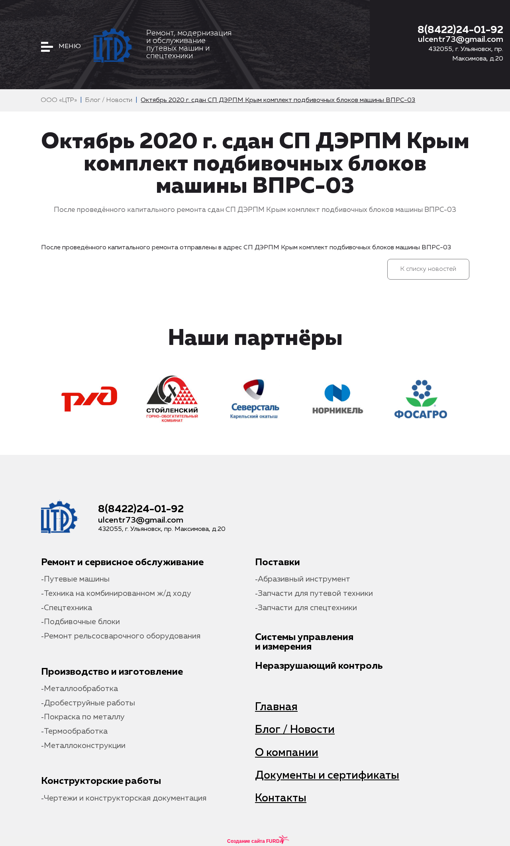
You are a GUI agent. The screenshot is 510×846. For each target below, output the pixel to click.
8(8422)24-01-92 (460, 30)
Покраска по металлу (84, 717)
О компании (286, 753)
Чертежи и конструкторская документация (125, 798)
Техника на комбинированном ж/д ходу (117, 593)
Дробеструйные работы (89, 703)
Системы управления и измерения (304, 642)
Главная (276, 707)
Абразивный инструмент (304, 579)
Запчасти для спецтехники (307, 608)
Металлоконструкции (85, 746)
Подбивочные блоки (82, 622)
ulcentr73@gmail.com (460, 39)
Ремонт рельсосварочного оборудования (122, 636)
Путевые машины (77, 579)
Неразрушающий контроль (319, 666)
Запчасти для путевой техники (315, 593)
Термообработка (76, 731)
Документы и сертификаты (327, 775)
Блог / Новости (295, 730)
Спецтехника (68, 608)
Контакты (280, 798)
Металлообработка (81, 689)
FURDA (274, 841)
